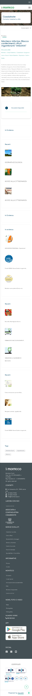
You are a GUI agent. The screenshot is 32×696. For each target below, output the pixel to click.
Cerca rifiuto (9, 535)
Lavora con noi (10, 506)
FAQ (7, 586)
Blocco (8, 454)
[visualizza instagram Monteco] (11, 652)
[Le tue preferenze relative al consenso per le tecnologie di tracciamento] (29, 693)
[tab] (16, 108)
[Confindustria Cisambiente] (10, 519)
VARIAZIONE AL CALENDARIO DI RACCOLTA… (13, 359)
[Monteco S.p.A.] (7, 6)
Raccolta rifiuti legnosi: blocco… (13, 321)
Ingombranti (20, 450)
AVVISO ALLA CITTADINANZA (16, 181)
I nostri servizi (9, 579)
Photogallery (9, 608)
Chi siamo (8, 575)
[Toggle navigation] (29, 2)
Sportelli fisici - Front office (13, 553)
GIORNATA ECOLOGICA (13, 162)
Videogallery (9, 611)
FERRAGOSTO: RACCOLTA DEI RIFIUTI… (15, 340)
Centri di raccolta (10, 546)
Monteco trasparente (11, 589)
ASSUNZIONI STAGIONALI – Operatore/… (15, 248)
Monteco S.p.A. (10, 450)
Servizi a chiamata (11, 542)
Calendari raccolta (11, 532)
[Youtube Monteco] (16, 652)
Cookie (8, 567)
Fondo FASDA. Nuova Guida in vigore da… (16, 268)
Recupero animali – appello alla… (13, 411)
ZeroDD (21, 693)
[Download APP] (16, 627)
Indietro (4, 36)
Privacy (8, 563)
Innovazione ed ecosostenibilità (14, 582)
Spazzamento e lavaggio (12, 539)
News (7, 604)
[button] (15, 108)
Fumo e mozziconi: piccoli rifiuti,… (13, 392)
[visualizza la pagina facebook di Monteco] (7, 652)
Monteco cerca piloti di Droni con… (14, 288)
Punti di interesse (10, 549)
